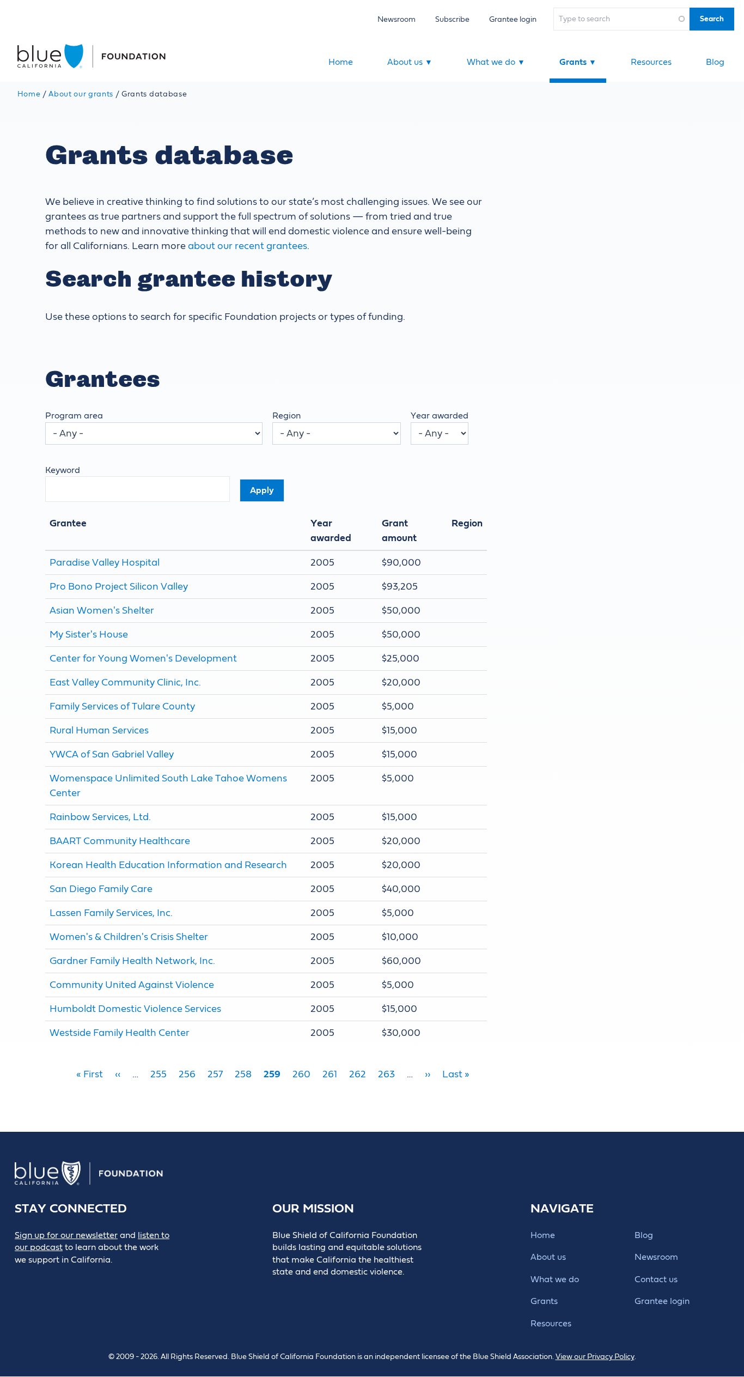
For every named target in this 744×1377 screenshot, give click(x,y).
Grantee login (512, 19)
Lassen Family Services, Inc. (111, 913)
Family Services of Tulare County (122, 706)
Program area (74, 415)
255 (158, 1074)
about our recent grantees (247, 246)
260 (301, 1074)
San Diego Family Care (101, 889)
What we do (496, 62)
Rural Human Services (99, 730)
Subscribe (452, 19)
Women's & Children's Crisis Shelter (129, 937)
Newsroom (396, 19)
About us (409, 62)
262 (357, 1074)
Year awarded (439, 415)
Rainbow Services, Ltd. (100, 817)
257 (215, 1074)
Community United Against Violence (132, 985)
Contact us (656, 1279)
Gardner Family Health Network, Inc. (132, 961)
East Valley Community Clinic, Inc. (125, 682)
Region (286, 415)
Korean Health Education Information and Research (168, 865)
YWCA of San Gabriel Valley (112, 754)
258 (243, 1074)
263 (386, 1074)
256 (187, 1074)
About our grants (80, 94)
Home (340, 62)
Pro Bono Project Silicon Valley (119, 586)
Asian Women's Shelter (102, 610)
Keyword (62, 470)
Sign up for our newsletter (66, 1235)
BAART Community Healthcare (120, 841)
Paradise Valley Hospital (105, 562)
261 (329, 1074)
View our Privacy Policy (595, 1357)
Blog (715, 62)
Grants (577, 62)
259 (272, 1074)
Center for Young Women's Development (143, 658)
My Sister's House (89, 634)
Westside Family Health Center (120, 1033)
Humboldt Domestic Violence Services (135, 1009)
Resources (651, 62)
